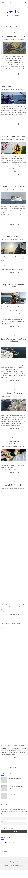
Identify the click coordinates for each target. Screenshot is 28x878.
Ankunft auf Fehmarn (13, 393)
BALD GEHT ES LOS (13, 485)
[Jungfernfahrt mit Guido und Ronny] (13, 298)
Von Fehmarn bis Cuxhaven (14, 186)
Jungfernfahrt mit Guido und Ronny (13, 286)
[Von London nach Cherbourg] (13, 48)
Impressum (4, 848)
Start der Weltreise (13, 237)
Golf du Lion (12, 794)
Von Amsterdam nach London (14, 86)
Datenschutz (4, 851)
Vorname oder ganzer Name (8, 816)
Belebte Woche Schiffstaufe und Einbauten (13, 340)
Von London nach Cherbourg (13, 36)
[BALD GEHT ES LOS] (13, 546)
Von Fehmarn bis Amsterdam (13, 136)
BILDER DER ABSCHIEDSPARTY (13, 442)
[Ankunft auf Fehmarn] (13, 405)
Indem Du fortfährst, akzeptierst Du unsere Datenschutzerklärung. (13, 827)
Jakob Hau (22, 39)
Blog (13, 32)
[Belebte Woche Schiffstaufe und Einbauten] (13, 352)
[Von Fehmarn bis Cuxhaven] (13, 198)
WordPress (21, 865)
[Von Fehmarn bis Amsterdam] (13, 148)
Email (2, 821)
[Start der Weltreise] (13, 248)
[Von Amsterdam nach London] (13, 98)
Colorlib (11, 865)
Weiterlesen (14, 74)
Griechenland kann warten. (16, 786)
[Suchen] (26, 2)
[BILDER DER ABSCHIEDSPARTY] (13, 455)
